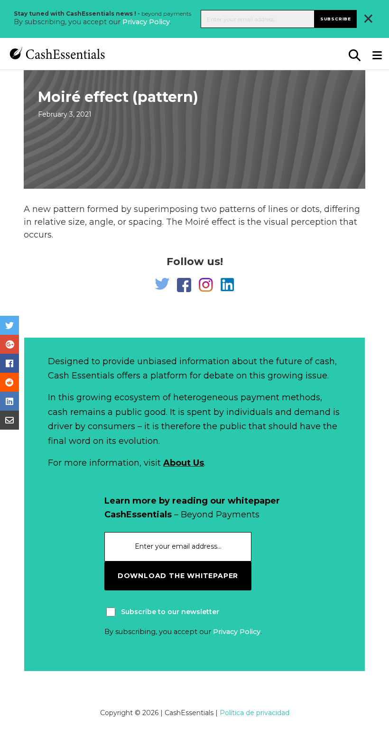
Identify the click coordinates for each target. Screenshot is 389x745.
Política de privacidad (254, 712)
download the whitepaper (178, 575)
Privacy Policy (146, 22)
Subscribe (335, 18)
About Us (183, 463)
